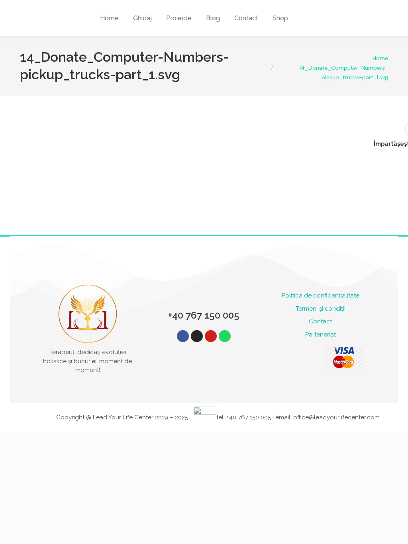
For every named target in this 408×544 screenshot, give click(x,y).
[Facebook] (183, 336)
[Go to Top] (396, 532)
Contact (320, 321)
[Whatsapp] (225, 336)
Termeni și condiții (320, 308)
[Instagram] (197, 336)
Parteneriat (320, 334)
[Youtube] (211, 336)
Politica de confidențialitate (320, 295)
